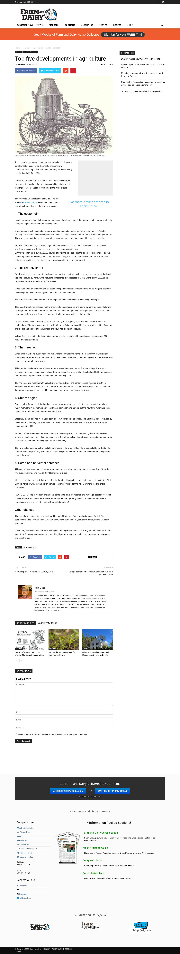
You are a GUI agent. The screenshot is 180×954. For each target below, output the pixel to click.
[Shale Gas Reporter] (90, 929)
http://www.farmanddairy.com (44, 592)
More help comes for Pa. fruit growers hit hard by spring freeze (142, 74)
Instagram (23, 894)
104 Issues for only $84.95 (113, 790)
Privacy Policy (25, 832)
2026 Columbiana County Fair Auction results (141, 91)
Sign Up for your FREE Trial (123, 34)
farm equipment (29, 547)
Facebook (22, 886)
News (40, 25)
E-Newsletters (25, 898)
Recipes (117, 25)
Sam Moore (21, 64)
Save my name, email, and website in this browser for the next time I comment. (52, 734)
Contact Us (24, 845)
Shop (130, 25)
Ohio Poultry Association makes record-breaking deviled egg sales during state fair (143, 83)
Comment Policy (26, 857)
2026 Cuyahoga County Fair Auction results (140, 59)
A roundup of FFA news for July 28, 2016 (34, 571)
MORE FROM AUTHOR (47, 623)
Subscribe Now (25, 25)
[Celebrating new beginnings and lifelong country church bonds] (97, 639)
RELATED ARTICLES (25, 623)
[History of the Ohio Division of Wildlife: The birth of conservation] (30, 639)
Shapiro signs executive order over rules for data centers (143, 66)
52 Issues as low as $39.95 (67, 790)
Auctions (70, 25)
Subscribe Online (26, 853)
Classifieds (87, 25)
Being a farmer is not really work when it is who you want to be (91, 573)
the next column (30, 202)
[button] (161, 25)
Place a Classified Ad (28, 849)
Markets (53, 25)
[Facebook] (159, 2)
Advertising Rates (26, 828)
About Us (23, 840)
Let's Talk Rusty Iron (30, 52)
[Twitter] (163, 2)
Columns (19, 52)
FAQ (21, 836)
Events (103, 25)
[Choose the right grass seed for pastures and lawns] (64, 639)
